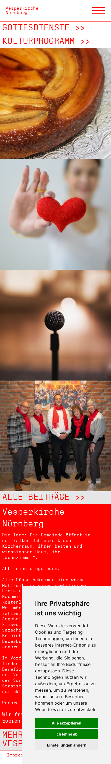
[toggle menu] (98, 11)
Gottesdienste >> (43, 28)
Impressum (19, 755)
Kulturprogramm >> (46, 41)
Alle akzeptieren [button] (66, 723)
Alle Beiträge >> (43, 497)
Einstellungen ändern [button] (66, 745)
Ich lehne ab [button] (67, 734)
